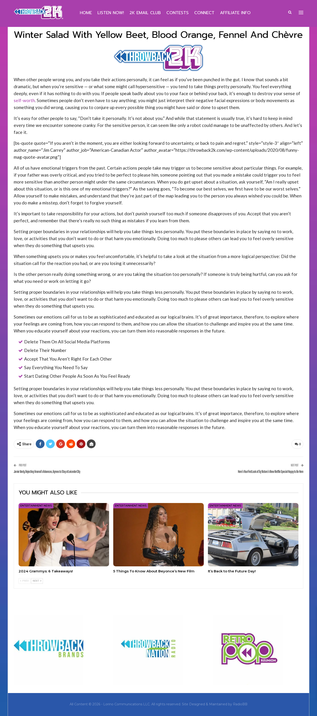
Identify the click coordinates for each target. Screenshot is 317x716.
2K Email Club (145, 13)
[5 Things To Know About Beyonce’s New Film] (158, 534)
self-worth (24, 100)
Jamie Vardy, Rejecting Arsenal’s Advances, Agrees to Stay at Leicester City (47, 471)
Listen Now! (110, 13)
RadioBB (240, 704)
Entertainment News (36, 505)
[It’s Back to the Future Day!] (253, 534)
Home (86, 13)
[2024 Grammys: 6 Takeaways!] (64, 534)
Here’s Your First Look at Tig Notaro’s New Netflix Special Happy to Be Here (270, 471)
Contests (177, 13)
